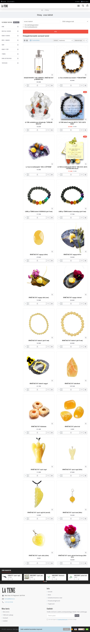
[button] (43, 581)
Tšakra (4, 54)
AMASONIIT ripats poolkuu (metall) (37, 575)
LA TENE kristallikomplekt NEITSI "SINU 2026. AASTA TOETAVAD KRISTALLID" (72, 167)
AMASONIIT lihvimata (58, 575)
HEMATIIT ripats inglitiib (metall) (14, 575)
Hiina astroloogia (7, 58)
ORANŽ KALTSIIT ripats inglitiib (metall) (38, 512)
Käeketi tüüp (5, 49)
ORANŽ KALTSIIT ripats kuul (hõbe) (72, 512)
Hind (3, 26)
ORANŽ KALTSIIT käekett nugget (39, 383)
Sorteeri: (56, 40)
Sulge (67, 629)
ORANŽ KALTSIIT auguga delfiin (72, 254)
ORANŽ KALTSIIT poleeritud (72, 426)
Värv (3, 45)
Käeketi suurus (6, 35)
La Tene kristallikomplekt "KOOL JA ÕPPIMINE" (39, 167)
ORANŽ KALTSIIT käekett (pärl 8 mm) (72, 340)
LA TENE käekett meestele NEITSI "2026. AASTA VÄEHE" (72, 123)
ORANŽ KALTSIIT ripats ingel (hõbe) (72, 469)
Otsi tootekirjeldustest (31, 27)
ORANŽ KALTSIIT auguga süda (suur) (39, 297)
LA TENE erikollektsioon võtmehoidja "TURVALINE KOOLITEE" (39, 123)
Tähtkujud (4, 63)
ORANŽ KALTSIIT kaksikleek (72, 383)
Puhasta (17, 22)
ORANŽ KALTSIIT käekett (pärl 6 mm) (38, 340)
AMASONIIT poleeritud (80, 575)
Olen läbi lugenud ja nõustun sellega (62, 619)
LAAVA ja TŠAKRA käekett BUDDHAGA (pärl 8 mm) (38, 211)
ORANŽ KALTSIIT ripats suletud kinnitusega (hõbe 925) (72, 556)
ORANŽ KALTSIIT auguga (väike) (39, 254)
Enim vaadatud (6, 570)
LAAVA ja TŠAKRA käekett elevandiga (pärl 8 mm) (72, 211)
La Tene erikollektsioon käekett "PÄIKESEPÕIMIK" (72, 77)
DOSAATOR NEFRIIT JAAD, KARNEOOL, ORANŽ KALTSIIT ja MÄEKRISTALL (38, 78)
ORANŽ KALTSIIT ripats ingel (39, 469)
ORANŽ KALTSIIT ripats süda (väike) (39, 555)
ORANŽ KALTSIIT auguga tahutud (72, 297)
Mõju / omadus (6, 40)
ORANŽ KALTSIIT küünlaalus (38, 426)
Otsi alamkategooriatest (31, 25)
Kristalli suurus (6, 31)
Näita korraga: (78, 40)
